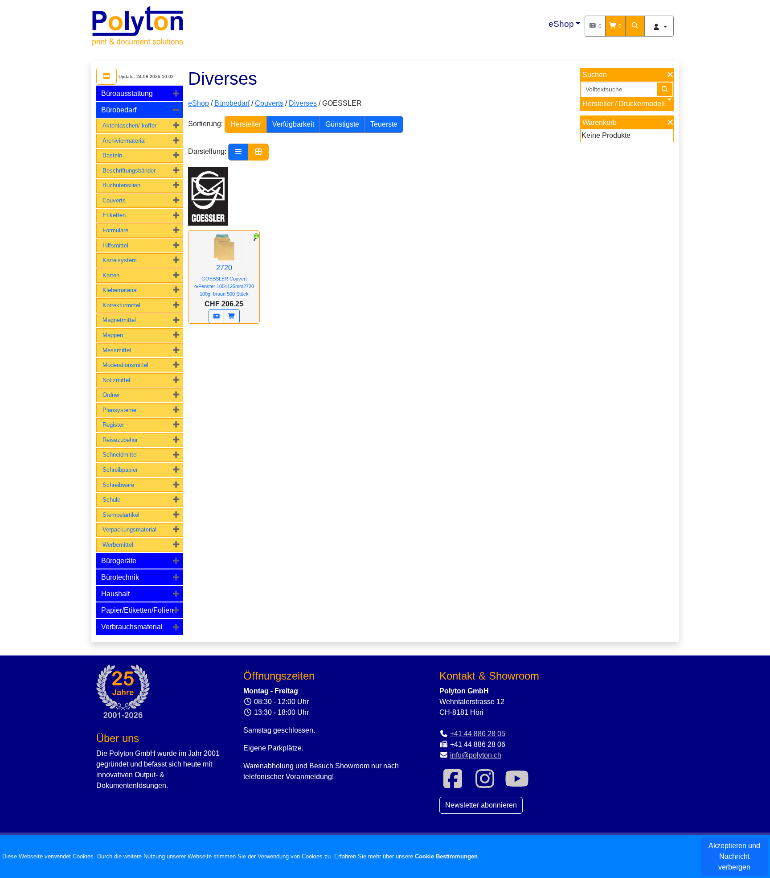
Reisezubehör (120, 440)
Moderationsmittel (125, 365)
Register (113, 424)
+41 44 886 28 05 (477, 734)
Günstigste (342, 124)
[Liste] (238, 152)
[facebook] (452, 784)
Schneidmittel (120, 454)
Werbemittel (117, 544)
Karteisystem (119, 260)
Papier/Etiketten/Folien (137, 610)
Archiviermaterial (124, 140)
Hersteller (245, 124)
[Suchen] (635, 26)
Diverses (303, 103)
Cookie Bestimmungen (446, 856)
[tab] (139, 93)
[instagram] (484, 784)
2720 (224, 280)
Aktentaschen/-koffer (129, 125)
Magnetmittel (119, 320)
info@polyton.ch (475, 755)
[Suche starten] (665, 89)
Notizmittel (116, 380)
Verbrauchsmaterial (132, 627)
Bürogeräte (118, 561)
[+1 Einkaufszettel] (217, 316)
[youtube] (517, 784)
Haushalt (115, 594)
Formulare (115, 230)
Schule (111, 499)
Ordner (111, 395)
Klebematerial (120, 290)
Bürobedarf (118, 110)
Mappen (112, 335)
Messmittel (116, 350)
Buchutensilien (121, 185)
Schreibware (118, 485)
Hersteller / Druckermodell (623, 103)
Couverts (114, 200)
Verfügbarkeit (293, 124)
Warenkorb (599, 122)
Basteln (112, 155)
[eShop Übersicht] (106, 76)
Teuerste (383, 124)
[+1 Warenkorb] (232, 316)
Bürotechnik (120, 577)
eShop (561, 24)
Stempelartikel (120, 514)
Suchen (594, 74)
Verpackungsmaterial (129, 529)
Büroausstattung (127, 93)
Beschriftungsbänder (129, 170)
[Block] (258, 152)
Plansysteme (119, 410)
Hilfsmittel (115, 245)
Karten (110, 275)
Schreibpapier (120, 469)
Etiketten (114, 215)
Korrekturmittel (121, 305)
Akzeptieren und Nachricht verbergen (734, 856)
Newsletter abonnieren (481, 805)
